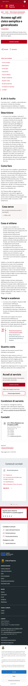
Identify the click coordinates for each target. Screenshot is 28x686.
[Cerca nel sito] (24, 6)
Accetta (14, 672)
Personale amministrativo (7, 581)
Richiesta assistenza (6, 645)
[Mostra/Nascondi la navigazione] (2, 6)
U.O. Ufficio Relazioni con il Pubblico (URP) (15, 424)
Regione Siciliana (5, 1)
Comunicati (4, 594)
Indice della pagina (6, 58)
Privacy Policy (13, 683)
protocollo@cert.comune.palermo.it (13, 632)
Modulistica (4, 602)
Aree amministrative (6, 571)
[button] (25, 648)
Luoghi (2, 610)
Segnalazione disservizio (7, 642)
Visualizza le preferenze (14, 680)
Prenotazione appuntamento (8, 640)
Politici (2, 578)
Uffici (2, 573)
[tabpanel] (14, 485)
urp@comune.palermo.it (15, 436)
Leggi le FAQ (4, 637)
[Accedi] (24, 1)
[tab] (11, 504)
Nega (14, 676)
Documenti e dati (5, 583)
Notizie (3, 592)
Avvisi (2, 597)
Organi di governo (5, 568)
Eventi (2, 613)
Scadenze (3, 599)
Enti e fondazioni (5, 576)
